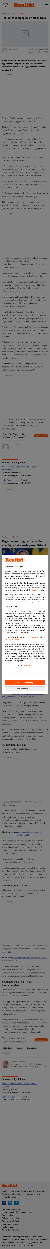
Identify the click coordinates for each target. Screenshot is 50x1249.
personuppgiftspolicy (12, 639)
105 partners (27, 665)
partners (34, 590)
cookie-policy (35, 637)
